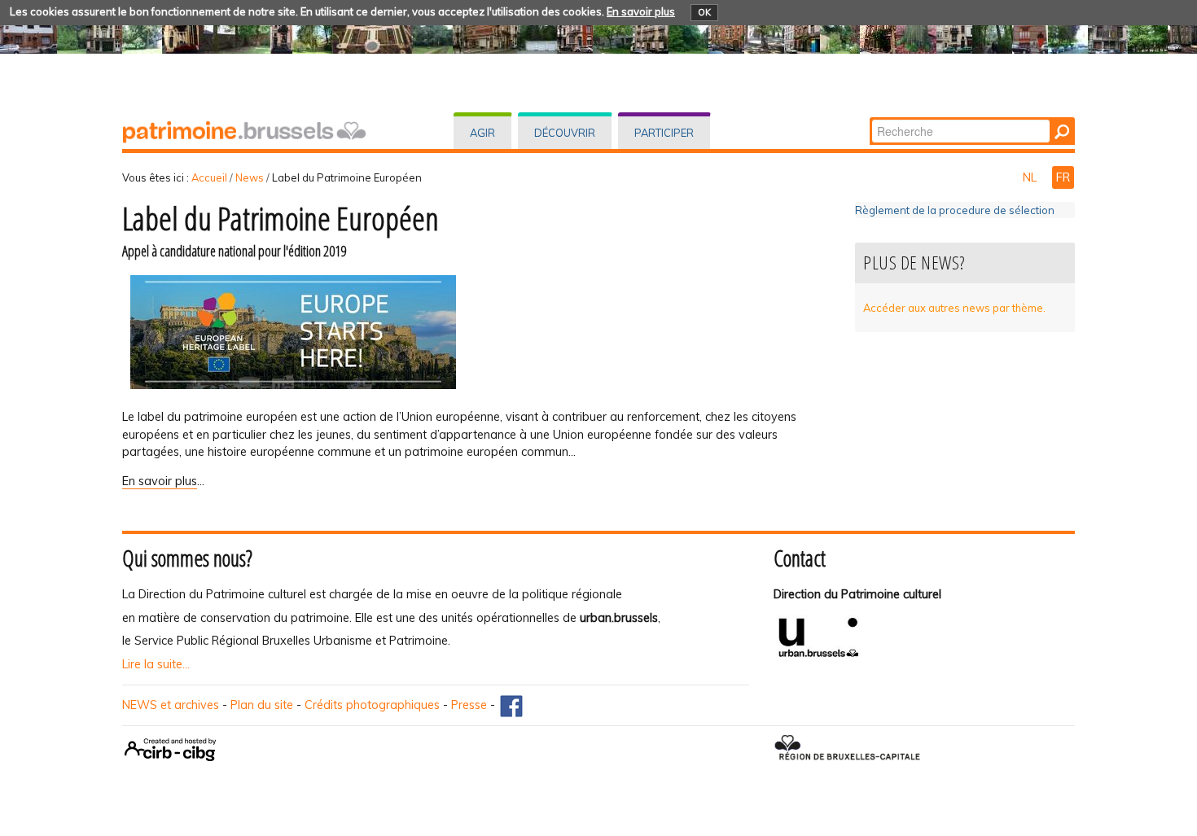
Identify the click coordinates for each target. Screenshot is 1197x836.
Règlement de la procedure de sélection (954, 210)
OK (704, 12)
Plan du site (261, 705)
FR (1063, 177)
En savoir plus (641, 11)
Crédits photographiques (372, 705)
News (249, 177)
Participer (664, 132)
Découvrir (564, 132)
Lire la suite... (156, 664)
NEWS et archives (170, 705)
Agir (482, 132)
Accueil (209, 177)
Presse (469, 705)
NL (1031, 177)
